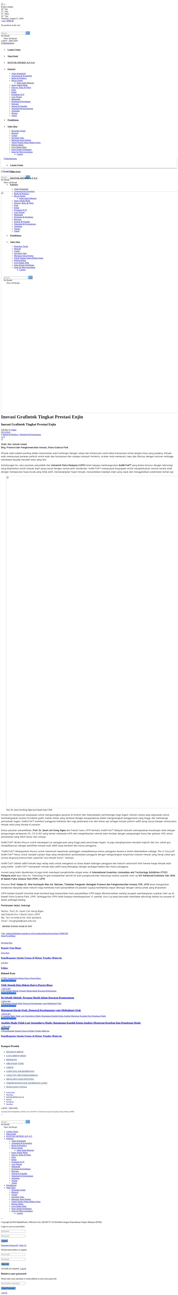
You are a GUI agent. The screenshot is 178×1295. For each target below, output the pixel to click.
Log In (23, 1268)
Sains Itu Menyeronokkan (22, 152)
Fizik (13, 90)
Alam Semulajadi (18, 73)
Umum (14, 135)
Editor (13, 430)
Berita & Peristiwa (19, 78)
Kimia (14, 92)
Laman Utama (14, 50)
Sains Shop (12, 126)
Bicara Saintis (17, 80)
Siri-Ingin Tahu (17, 138)
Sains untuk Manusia (25, 83)
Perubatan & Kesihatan (20, 101)
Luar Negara (16, 97)
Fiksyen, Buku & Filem (21, 87)
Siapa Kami (13, 56)
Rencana (15, 104)
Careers (20, 154)
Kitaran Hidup (17, 145)
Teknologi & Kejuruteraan (22, 108)
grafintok (14, 933)
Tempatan (15, 111)
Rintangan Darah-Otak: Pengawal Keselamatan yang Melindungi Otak (41, 1010)
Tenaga (14, 113)
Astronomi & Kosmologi (21, 76)
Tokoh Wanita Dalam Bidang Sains (26, 142)
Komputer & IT (17, 94)
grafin (8, 933)
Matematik (15, 99)
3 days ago (5, 1014)
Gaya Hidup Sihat (18, 147)
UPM (65, 933)
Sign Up (22, 1245)
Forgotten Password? (9, 1245)
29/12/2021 (5, 432)
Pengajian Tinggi (18, 131)
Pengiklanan (13, 120)
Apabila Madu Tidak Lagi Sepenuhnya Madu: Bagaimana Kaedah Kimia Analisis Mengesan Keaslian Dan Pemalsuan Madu (71, 1022)
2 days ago (5, 988)
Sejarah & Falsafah (19, 106)
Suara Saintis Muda (19, 85)
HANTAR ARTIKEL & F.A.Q (21, 63)
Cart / (8, 21)
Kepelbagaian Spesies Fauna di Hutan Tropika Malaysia (31, 1036)
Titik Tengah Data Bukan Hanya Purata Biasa (27, 985)
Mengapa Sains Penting (21, 140)
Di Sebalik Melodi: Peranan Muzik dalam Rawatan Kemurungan (37, 997)
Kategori (11, 69)
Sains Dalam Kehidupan (21, 149)
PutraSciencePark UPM (53, 933)
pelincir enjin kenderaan (34, 933)
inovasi (21, 933)
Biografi (14, 133)
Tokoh (14, 115)
